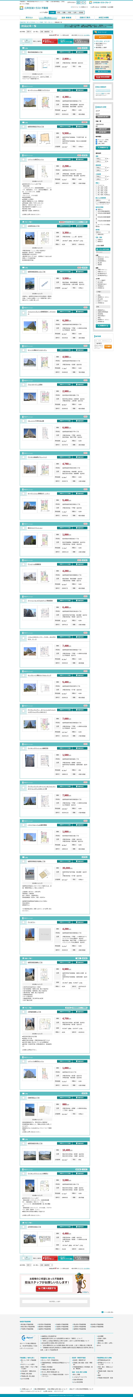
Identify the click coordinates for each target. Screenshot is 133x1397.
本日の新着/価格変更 (104, 211)
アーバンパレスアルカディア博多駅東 (40, 600)
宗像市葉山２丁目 (34, 1097)
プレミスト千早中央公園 (36, 421)
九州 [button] (75, 12)
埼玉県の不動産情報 (45, 1324)
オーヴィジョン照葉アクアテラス (39, 90)
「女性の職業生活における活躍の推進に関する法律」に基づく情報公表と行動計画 (67, 1345)
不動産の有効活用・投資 (105, 1378)
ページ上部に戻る (107, 1312)
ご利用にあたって (26, 1389)
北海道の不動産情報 (97, 1326)
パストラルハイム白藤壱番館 (37, 825)
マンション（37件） (103, 139)
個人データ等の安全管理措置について (81, 1389)
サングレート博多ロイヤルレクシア (39, 675)
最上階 (100, 263)
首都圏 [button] (52, 12)
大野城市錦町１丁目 (34, 1012)
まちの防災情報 (78, 1382)
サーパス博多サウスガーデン (37, 350)
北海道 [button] (81, 12)
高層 (102, 269)
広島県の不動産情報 (80, 1326)
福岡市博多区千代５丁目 (36, 126)
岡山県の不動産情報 (80, 1324)
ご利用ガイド (84, 7)
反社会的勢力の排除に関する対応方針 (53, 1343)
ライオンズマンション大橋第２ (38, 1173)
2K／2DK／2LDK (102, 189)
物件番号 (99, 343)
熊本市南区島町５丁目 (35, 52)
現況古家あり (101, 315)
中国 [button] (69, 12)
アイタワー (31, 922)
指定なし (100, 209)
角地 (99, 295)
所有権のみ (101, 288)
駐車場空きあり (102, 284)
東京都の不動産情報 (27, 1324)
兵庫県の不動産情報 (62, 1329)
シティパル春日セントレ (36, 159)
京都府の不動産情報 (62, 1324)
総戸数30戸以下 (102, 273)
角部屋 (100, 264)
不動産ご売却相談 (47, 1367)
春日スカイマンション (35, 528)
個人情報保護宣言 (40, 1389)
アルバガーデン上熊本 (35, 384)
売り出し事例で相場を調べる (50, 1372)
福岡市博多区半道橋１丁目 (36, 861)
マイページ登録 (100, 93)
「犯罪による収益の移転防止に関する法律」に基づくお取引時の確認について (65, 1341)
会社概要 (110, 7)
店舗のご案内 (102, 1338)
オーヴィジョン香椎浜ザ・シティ (39, 493)
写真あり (100, 239)
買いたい (50, 22)
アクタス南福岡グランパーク (37, 457)
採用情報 (103, 7)
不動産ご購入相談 (26, 1373)
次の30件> (87, 35)
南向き (103, 257)
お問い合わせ (95, 7)
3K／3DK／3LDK (102, 191)
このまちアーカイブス (80, 1377)
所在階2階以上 (102, 261)
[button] (28, 1338)
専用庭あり (101, 286)
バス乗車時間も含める (103, 202)
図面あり (100, 241)
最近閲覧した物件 (101, 47)
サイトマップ (59, 1391)
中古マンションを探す (28, 1364)
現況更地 (100, 314)
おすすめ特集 (25, 1378)
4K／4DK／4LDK (102, 193)
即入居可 (100, 282)
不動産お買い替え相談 (28, 1376)
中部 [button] (58, 12)
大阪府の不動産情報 (62, 1326)
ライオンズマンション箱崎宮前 (38, 748)
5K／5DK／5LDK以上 (104, 194)
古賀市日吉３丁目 (34, 226)
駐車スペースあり (103, 301)
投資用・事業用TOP (79, 1360)
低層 (102, 271)
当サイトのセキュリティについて (31, 1391)
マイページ (75, 7)
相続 (99, 1375)
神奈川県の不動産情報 (28, 1326)
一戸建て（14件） (103, 141)
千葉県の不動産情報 (27, 1329)
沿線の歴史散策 (78, 1379)
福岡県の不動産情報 (80, 1329)
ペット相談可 (101, 280)
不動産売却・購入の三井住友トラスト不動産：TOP (33, 22)
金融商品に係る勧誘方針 (49, 1336)
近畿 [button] (64, 12)
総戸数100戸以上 (102, 275)
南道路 (103, 297)
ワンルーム (101, 185)
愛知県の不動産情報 (45, 1326)
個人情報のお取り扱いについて (57, 1389)
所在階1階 (101, 259)
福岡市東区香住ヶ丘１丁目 (36, 271)
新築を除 (100, 234)
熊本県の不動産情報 (97, 1324)
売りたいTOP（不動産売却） (50, 1360)
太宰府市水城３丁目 (34, 1227)
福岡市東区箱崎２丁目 (35, 962)
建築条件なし (101, 310)
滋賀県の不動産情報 (45, 1329)
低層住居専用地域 (103, 312)
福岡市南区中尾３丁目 (35, 1143)
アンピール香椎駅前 (34, 564)
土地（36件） (102, 143)
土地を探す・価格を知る (28, 1371)
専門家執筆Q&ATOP (104, 1360)
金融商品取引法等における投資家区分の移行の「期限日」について (62, 1338)
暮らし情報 (76, 1374)
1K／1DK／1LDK (102, 187)
